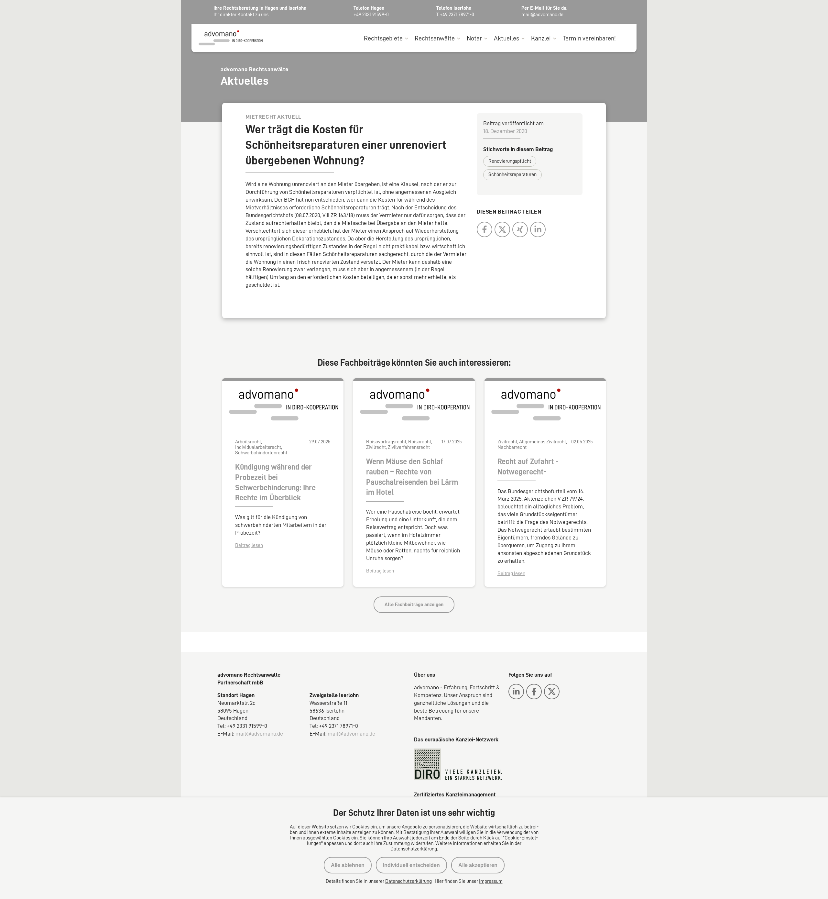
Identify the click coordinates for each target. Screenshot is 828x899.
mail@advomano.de (259, 734)
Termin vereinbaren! (589, 38)
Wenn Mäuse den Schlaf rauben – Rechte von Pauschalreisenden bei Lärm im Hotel (412, 477)
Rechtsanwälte (435, 38)
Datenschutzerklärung (408, 881)
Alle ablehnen (348, 865)
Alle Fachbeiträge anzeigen (414, 604)
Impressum (491, 881)
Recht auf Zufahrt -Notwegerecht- (528, 467)
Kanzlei (541, 38)
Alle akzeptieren (477, 865)
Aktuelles (506, 38)
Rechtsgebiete (383, 38)
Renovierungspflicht (509, 161)
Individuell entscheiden (411, 865)
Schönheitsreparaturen (512, 174)
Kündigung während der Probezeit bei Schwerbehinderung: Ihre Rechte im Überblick (275, 482)
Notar (474, 38)
